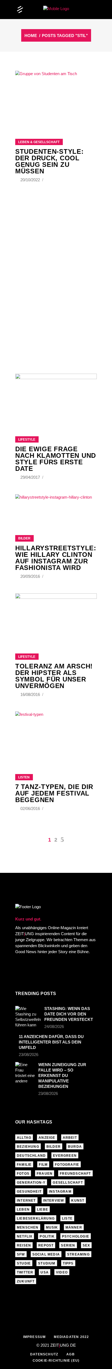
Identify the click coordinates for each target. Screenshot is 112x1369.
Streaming (78, 1254)
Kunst (77, 1200)
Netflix (24, 1236)
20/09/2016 (30, 576)
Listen (24, 777)
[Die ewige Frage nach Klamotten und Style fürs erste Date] (56, 398)
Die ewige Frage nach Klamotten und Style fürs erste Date (55, 458)
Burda (75, 1147)
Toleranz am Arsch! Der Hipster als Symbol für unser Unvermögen (54, 675)
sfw (21, 1254)
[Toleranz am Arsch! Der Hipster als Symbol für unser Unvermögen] (56, 616)
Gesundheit (29, 1191)
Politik (47, 1236)
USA (45, 1272)
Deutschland (31, 1156)
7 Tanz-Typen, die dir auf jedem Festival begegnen (54, 793)
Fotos (23, 1173)
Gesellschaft (68, 1182)
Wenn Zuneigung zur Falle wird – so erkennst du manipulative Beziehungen (62, 1075)
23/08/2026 (28, 1054)
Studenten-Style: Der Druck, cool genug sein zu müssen (49, 161)
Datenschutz (44, 1354)
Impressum (34, 1337)
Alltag (24, 1138)
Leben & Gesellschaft (39, 142)
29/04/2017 (30, 477)
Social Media (46, 1254)
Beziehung (28, 1147)
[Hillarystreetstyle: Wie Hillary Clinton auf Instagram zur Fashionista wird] (56, 514)
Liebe (42, 1209)
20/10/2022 (30, 179)
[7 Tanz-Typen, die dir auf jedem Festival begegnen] (56, 735)
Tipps (68, 1263)
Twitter (25, 1272)
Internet (26, 1200)
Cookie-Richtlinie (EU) (56, 1360)
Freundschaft (75, 1173)
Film (43, 1165)
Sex (86, 1245)
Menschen (28, 1227)
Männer (74, 1227)
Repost (46, 1245)
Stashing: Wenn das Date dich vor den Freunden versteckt (68, 1014)
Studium (46, 1263)
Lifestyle (26, 439)
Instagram (60, 1191)
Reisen (24, 1245)
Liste (67, 1218)
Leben (23, 1209)
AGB (70, 1354)
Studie (24, 1263)
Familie (24, 1165)
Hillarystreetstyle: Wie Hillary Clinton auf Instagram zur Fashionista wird (55, 557)
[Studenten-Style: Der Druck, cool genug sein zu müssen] (56, 98)
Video (62, 1272)
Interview (53, 1200)
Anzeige (47, 1138)
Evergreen (65, 1156)
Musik (52, 1227)
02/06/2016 (30, 808)
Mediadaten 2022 (71, 1337)
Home (30, 35)
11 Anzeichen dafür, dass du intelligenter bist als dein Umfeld (51, 1042)
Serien (68, 1245)
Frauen (44, 1173)
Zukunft (26, 1281)
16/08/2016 (30, 694)
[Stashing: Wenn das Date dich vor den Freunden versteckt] (28, 1017)
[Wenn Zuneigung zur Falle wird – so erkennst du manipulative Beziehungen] (25, 1073)
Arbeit (70, 1138)
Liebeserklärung (36, 1218)
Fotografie (67, 1165)
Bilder (24, 538)
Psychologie (75, 1236)
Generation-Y (31, 1182)
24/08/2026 (54, 1026)
